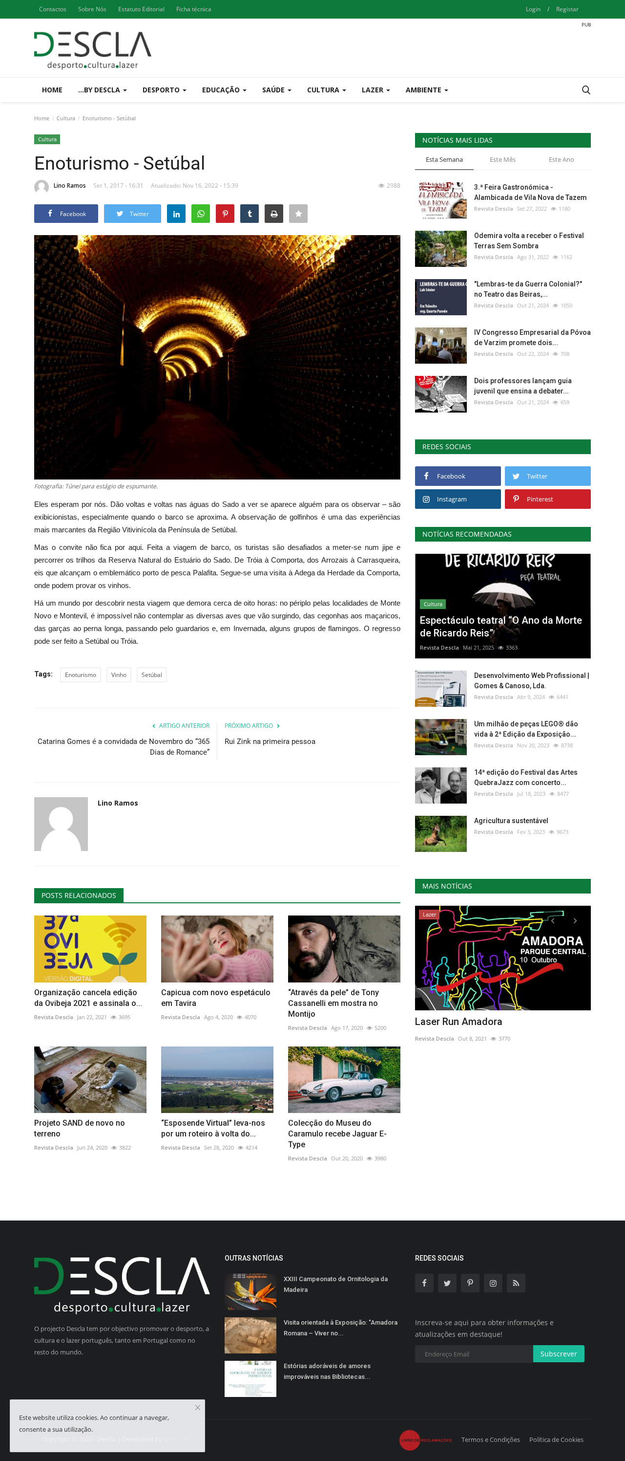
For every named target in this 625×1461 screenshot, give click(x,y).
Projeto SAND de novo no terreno (79, 1128)
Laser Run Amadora (458, 1021)
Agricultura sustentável (511, 821)
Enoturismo (80, 675)
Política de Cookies (556, 1439)
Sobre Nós (92, 9)
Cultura (66, 118)
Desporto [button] (162, 89)
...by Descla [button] (100, 89)
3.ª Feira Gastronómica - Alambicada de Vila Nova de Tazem (530, 192)
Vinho (118, 675)
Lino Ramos (70, 185)
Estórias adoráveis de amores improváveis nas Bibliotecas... (327, 1371)
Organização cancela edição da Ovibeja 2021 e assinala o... (88, 998)
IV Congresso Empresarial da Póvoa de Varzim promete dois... (532, 337)
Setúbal (152, 675)
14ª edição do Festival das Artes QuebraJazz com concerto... (526, 777)
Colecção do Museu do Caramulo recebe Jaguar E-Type (337, 1133)
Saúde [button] (274, 89)
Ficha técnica (193, 9)
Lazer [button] (373, 89)
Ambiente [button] (424, 89)
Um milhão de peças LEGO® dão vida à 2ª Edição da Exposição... (526, 729)
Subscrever (559, 1353)
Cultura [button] (324, 89)
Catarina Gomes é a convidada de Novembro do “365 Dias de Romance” (123, 747)
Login (533, 9)
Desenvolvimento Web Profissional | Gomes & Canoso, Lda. (531, 681)
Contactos (52, 9)
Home (52, 89)
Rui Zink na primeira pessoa (270, 741)
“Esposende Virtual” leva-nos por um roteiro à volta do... (213, 1128)
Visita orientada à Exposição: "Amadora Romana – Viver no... (340, 1328)
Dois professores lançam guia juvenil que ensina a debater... (523, 386)
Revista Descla (53, 1017)
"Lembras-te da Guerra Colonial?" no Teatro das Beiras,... (528, 289)
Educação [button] (222, 89)
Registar (567, 9)
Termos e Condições (490, 1439)
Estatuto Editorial (141, 9)
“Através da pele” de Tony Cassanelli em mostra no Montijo (333, 1003)
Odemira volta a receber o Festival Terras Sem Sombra (529, 241)
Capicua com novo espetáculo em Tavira (216, 998)
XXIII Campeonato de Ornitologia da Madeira (336, 1284)
